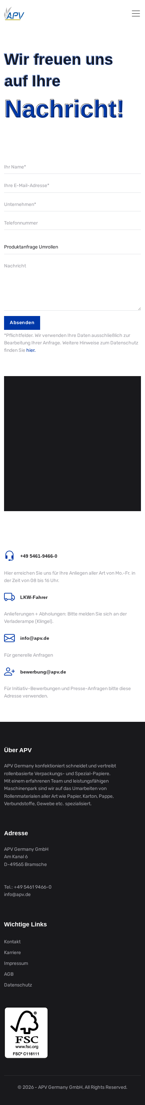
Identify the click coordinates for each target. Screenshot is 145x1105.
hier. (31, 350)
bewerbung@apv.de (43, 672)
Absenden (22, 322)
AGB (8, 974)
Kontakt (12, 942)
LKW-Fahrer (34, 597)
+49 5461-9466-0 (38, 556)
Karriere (12, 952)
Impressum (16, 963)
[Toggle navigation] (136, 13)
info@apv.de (34, 638)
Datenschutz (18, 985)
